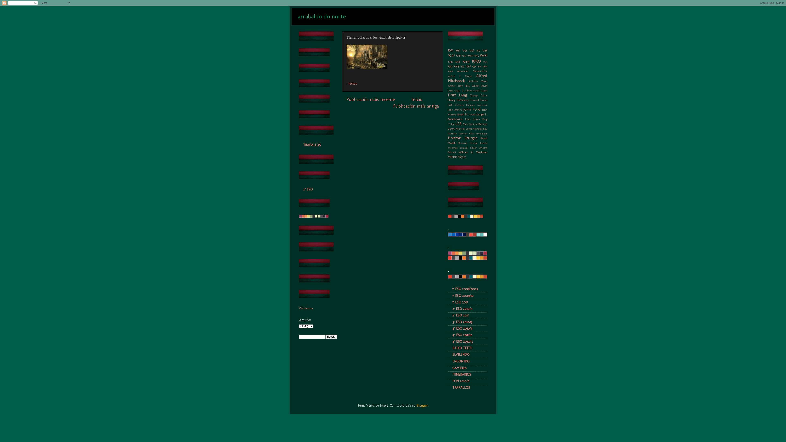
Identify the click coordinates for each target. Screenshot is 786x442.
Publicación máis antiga (416, 106)
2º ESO (308, 189)
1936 (471, 50)
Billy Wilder (472, 85)
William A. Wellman (473, 152)
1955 (462, 66)
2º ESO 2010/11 (462, 309)
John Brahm (455, 109)
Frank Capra (480, 90)
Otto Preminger (478, 133)
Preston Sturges (462, 138)
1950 (476, 61)
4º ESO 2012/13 (462, 341)
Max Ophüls (470, 124)
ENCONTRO (461, 361)
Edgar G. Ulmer (463, 90)
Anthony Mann (477, 81)
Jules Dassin (472, 119)
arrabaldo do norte (322, 16)
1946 (483, 55)
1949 (466, 61)
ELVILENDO (461, 355)
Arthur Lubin (455, 85)
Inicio (417, 99)
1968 (450, 71)
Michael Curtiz (464, 128)
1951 (485, 61)
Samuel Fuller (468, 147)
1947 (450, 61)
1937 (478, 50)
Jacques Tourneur (476, 104)
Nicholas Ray (480, 128)
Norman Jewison (457, 133)
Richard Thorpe (467, 143)
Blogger (422, 405)
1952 (450, 66)
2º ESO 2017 (460, 315)
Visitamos (306, 308)
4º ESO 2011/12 (462, 335)
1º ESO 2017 (460, 302)
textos (352, 83)
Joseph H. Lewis (466, 114)
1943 (464, 55)
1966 (485, 66)
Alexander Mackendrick (472, 71)
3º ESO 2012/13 (462, 322)
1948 (457, 61)
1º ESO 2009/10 (463, 296)
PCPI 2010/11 (460, 381)
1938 (484, 50)
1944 (470, 55)
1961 (479, 66)
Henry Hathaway (458, 100)
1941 (451, 55)
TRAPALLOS (312, 145)
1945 (476, 55)
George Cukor (478, 95)
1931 (450, 50)
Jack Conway (456, 104)
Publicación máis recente (370, 99)
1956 (468, 66)
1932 (457, 50)
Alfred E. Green (460, 76)
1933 (464, 50)
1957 (474, 66)
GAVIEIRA (459, 368)
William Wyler (457, 157)
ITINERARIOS (461, 374)
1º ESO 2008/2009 (465, 289)
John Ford (472, 109)
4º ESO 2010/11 (462, 328)
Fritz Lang (457, 95)
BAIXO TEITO (462, 348)
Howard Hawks (478, 100)
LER (458, 123)
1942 (458, 55)
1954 (456, 66)
